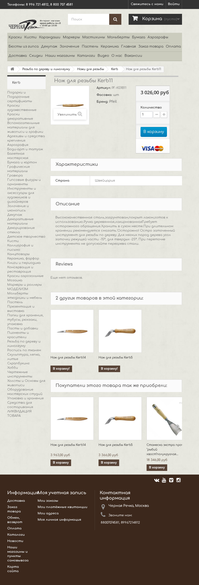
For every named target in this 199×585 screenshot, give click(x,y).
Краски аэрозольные (25, 276)
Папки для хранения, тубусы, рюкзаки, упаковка (25, 320)
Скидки (36, 56)
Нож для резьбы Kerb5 (116, 357)
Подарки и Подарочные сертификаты (19, 97)
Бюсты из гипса (23, 46)
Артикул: (104, 88)
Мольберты (118, 37)
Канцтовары (18, 254)
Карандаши (49, 37)
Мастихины (93, 37)
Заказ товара (150, 46)
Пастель (90, 46)
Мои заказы (48, 500)
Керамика (110, 46)
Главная (128, 46)
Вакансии (133, 56)
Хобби (12, 367)
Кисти (30, 37)
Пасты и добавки (22, 328)
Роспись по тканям (24, 350)
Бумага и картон (22, 162)
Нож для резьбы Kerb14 (68, 357)
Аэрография (17, 145)
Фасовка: (105, 95)
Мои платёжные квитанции (62, 507)
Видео (103, 56)
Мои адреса (48, 513)
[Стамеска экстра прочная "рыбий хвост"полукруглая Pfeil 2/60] (168, 418)
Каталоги (86, 56)
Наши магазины (60, 56)
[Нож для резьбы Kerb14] (72, 331)
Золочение (69, 46)
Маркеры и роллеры (24, 284)
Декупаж (49, 46)
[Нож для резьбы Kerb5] (120, 331)
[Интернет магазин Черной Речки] (34, 25)
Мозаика (14, 280)
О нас (116, 56)
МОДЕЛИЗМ (17, 289)
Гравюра (15, 175)
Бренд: (103, 101)
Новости (15, 541)
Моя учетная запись (62, 492)
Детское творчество (26, 236)
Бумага (138, 37)
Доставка (17, 56)
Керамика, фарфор (23, 258)
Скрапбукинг (18, 363)
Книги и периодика (24, 263)
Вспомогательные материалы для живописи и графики (25, 127)
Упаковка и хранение (25, 398)
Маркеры (71, 37)
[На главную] (12, 69)
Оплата (173, 46)
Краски (15, 37)
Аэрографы (158, 37)
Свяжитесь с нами (147, 4)
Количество (151, 107)
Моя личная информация (59, 519)
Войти (174, 4)
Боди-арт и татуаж (25, 149)
